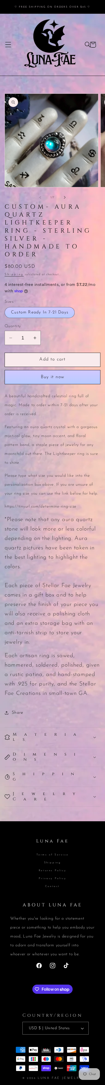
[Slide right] (64, 197)
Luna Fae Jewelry (60, 1078)
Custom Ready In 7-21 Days (39, 312)
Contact (52, 886)
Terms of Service (52, 854)
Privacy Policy (52, 878)
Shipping (14, 274)
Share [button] (17, 712)
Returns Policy (52, 870)
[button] (8, 44)
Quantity (13, 326)
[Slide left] (40, 197)
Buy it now (52, 377)
